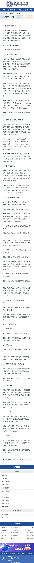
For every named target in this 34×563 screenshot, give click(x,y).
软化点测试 (3, 535)
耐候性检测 (3, 538)
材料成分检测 (5, 500)
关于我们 (21, 10)
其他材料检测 (5, 503)
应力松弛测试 (14, 532)
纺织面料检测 (5, 488)
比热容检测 (3, 532)
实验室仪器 (5, 514)
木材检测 (4, 494)
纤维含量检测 (8, 459)
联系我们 (29, 10)
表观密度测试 (14, 535)
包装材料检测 (5, 497)
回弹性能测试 (4, 527)
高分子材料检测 (6, 482)
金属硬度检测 (14, 527)
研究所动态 (5, 517)
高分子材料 (21, 553)
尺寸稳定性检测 (15, 538)
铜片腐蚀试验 (4, 530)
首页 (4, 10)
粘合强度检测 (14, 530)
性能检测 (18, 13)
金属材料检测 (5, 491)
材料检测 (12, 10)
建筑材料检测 (5, 485)
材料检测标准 (5, 506)
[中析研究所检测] (17, 7)
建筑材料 (29, 553)
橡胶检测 (4, 478)
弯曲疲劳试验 (19, 459)
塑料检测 (4, 475)
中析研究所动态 (17, 510)
